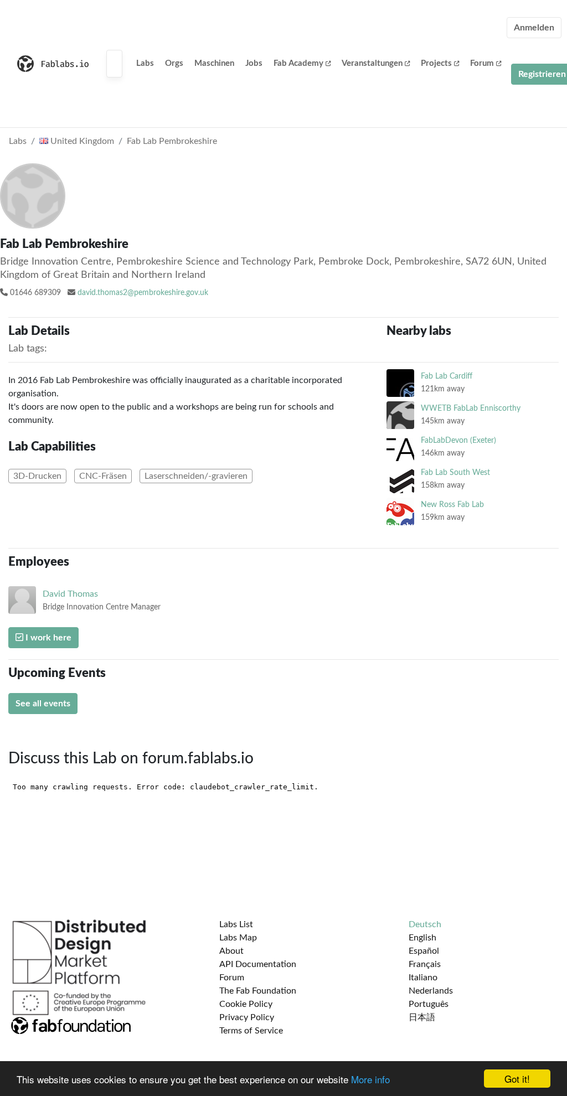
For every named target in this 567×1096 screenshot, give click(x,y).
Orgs (174, 63)
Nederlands (431, 990)
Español (424, 951)
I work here (47, 637)
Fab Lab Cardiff (446, 376)
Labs (145, 63)
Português (429, 1004)
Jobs (253, 63)
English (422, 937)
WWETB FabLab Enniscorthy (470, 408)
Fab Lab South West (455, 472)
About (231, 951)
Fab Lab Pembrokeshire (172, 141)
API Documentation (257, 964)
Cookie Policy (245, 1004)
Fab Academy (298, 63)
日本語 (422, 1017)
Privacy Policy (246, 1017)
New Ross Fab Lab (452, 504)
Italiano (423, 977)
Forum (482, 63)
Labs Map (238, 937)
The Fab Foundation (257, 990)
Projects (436, 63)
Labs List (236, 924)
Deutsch (425, 924)
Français (425, 964)
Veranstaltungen (372, 63)
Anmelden (534, 27)
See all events (43, 703)
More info (370, 1079)
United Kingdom (81, 141)
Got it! (517, 1078)
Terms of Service (251, 1030)
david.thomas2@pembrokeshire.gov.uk (143, 293)
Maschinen (214, 63)
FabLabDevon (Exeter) (458, 440)
